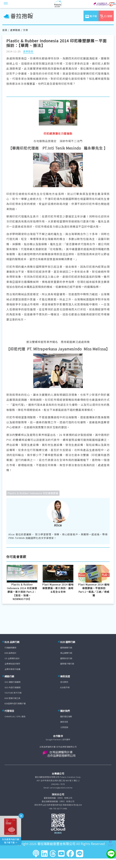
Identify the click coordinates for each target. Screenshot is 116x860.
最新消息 (64, 721)
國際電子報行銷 (67, 663)
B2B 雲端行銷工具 (12, 698)
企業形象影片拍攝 (12, 669)
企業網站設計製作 (12, 663)
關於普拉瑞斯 (66, 716)
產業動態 (15, 30)
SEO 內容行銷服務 (13, 687)
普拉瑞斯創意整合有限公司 (56, 843)
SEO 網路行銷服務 (13, 681)
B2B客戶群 (65, 687)
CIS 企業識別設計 (12, 658)
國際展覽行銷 (66, 647)
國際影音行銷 (66, 658)
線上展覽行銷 (66, 652)
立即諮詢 (64, 727)
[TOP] (112, 842)
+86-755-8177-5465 (58, 808)
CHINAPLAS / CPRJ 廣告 (15, 716)
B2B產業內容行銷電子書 (15, 703)
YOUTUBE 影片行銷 (13, 692)
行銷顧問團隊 (10, 647)
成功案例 (64, 681)
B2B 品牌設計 (10, 652)
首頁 (4, 30)
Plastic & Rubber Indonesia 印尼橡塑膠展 (33, 493)
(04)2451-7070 (58, 784)
